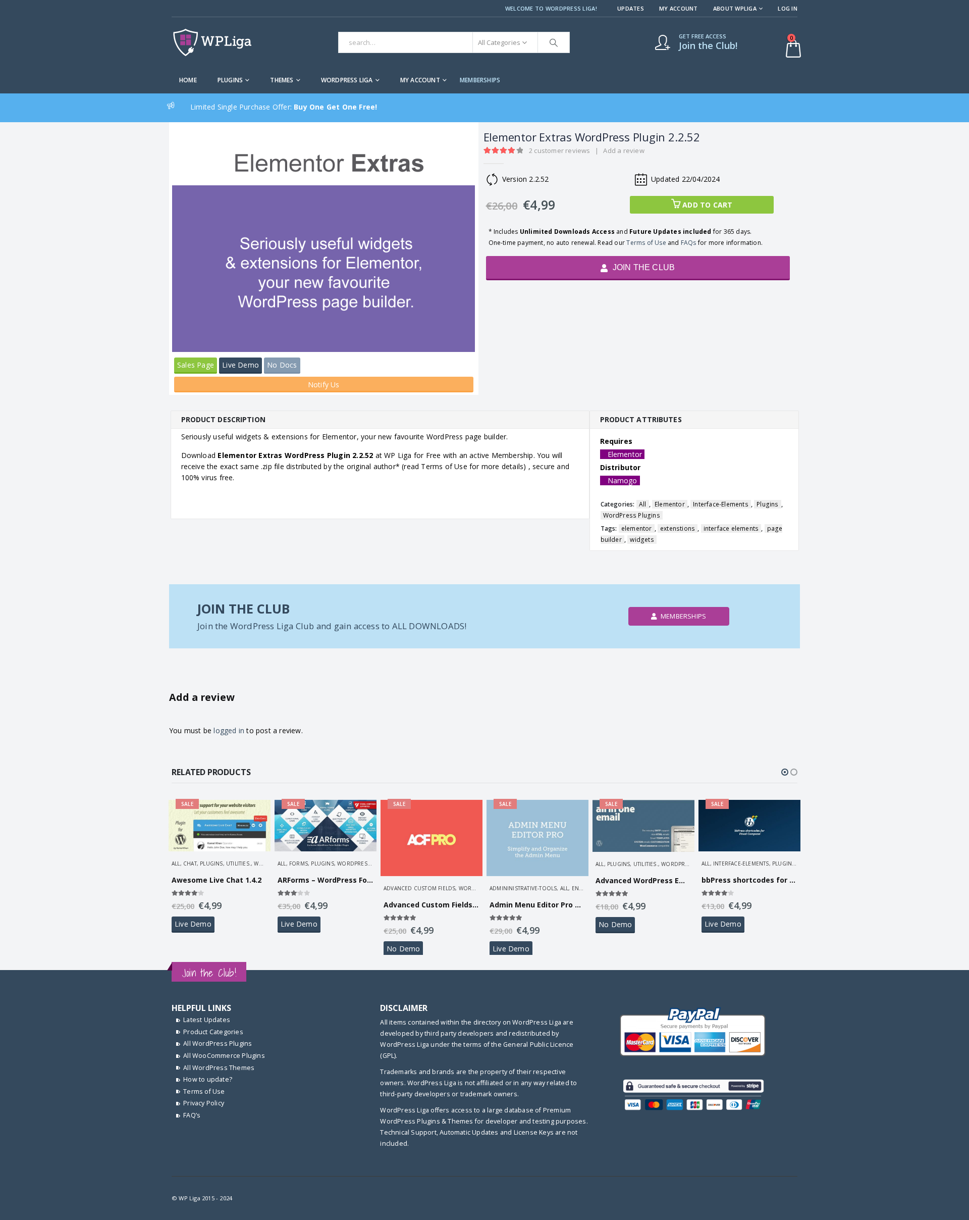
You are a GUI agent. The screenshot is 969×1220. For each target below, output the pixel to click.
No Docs (282, 365)
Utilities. (238, 863)
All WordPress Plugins (217, 1043)
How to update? (207, 1079)
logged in (228, 730)
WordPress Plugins (631, 515)
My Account (678, 8)
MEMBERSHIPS (480, 80)
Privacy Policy (203, 1103)
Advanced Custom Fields (419, 888)
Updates (630, 8)
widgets (642, 539)
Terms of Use (646, 242)
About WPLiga (735, 8)
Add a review (623, 150)
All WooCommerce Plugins (224, 1055)
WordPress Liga (347, 80)
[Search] (553, 42)
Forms (298, 863)
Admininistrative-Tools (523, 888)
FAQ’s (191, 1115)
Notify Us (324, 384)
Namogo (622, 480)
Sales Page (195, 365)
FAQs (688, 242)
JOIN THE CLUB (642, 267)
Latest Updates (206, 1019)
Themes (281, 80)
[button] (784, 772)
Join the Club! (209, 972)
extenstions (677, 528)
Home (188, 80)
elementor (636, 528)
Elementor (625, 454)
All (643, 504)
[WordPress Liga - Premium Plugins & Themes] (212, 42)
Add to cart (707, 205)
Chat (190, 863)
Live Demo (240, 365)
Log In (787, 8)
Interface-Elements (720, 504)
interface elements (731, 528)
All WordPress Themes (218, 1067)
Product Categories (213, 1032)
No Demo (403, 948)
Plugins (230, 80)
